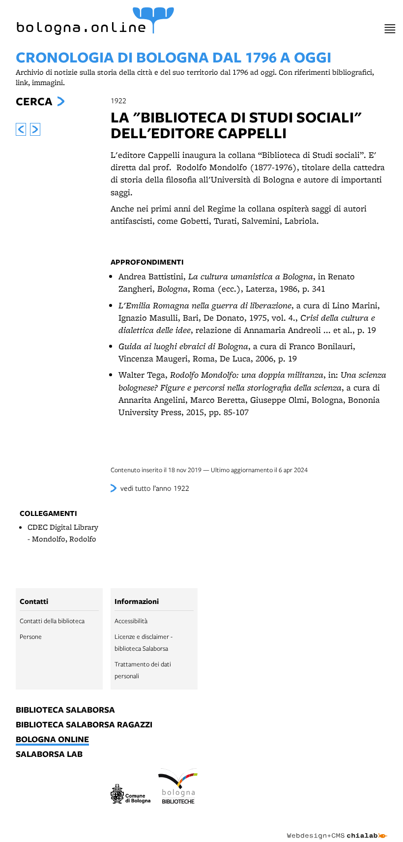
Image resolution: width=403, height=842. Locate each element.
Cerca (34, 101)
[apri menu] (390, 29)
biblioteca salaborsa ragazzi (84, 725)
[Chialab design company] (337, 828)
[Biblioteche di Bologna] (178, 787)
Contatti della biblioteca (52, 620)
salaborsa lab (49, 754)
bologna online (52, 740)
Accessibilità (131, 620)
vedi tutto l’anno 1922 (154, 488)
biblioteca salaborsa (65, 710)
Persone (31, 636)
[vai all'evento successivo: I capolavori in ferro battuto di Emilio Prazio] (35, 129)
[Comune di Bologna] (130, 795)
